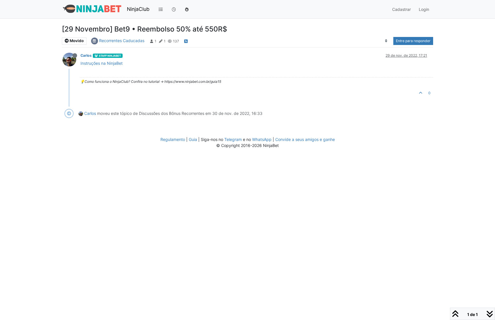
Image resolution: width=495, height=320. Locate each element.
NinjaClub (138, 9)
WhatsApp (262, 139)
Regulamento (173, 139)
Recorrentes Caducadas (121, 40)
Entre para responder (413, 41)
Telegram (233, 139)
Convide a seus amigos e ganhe (305, 139)
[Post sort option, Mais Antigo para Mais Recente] (386, 41)
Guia (193, 139)
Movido (76, 40)
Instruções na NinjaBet (101, 63)
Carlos (86, 55)
